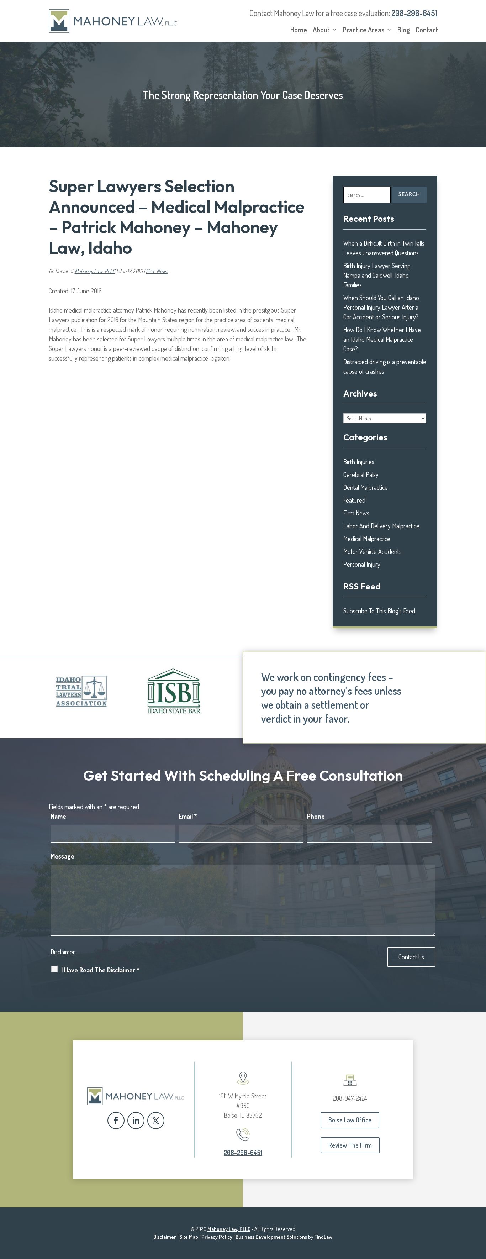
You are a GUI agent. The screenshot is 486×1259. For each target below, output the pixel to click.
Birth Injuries (358, 462)
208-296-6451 (414, 13)
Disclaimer (63, 952)
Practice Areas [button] (364, 30)
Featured (354, 500)
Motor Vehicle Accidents (372, 551)
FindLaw (323, 1236)
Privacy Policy (216, 1236)
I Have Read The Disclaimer (100, 970)
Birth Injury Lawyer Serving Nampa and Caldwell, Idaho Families (376, 275)
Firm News (157, 271)
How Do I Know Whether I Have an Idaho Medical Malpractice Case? (382, 339)
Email (188, 816)
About (321, 30)
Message (62, 856)
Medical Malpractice (366, 538)
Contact (427, 30)
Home (298, 30)
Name (58, 816)
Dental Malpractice (365, 487)
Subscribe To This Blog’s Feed (379, 611)
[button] (479, 1207)
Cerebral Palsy (361, 474)
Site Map (188, 1236)
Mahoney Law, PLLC (95, 271)
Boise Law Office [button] (349, 1120)
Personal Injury (361, 564)
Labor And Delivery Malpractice (381, 526)
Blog (403, 30)
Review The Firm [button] (350, 1145)
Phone (316, 816)
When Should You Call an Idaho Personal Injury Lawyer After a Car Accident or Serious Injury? (381, 307)
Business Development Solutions (271, 1236)
